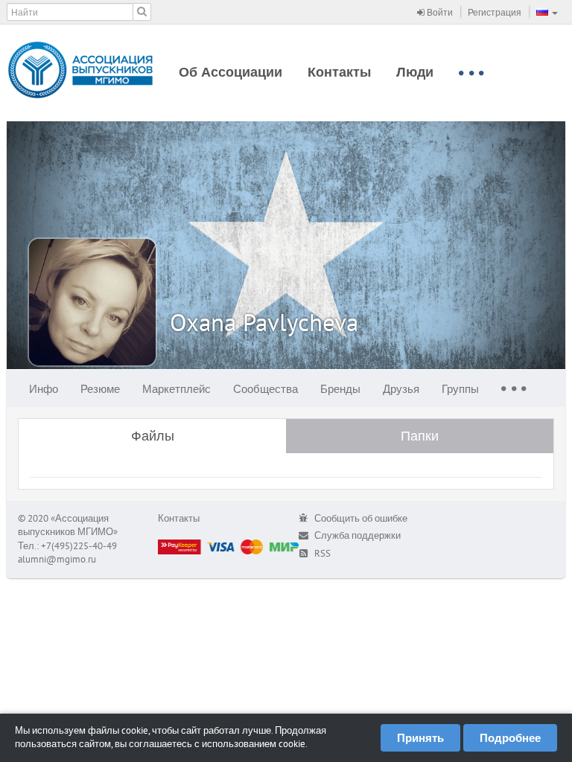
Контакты (339, 71)
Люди (414, 71)
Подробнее (510, 738)
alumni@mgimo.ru (57, 559)
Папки (420, 435)
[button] (547, 12)
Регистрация (494, 12)
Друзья (401, 389)
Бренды (340, 389)
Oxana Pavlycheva (264, 322)
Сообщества (265, 389)
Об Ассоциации (230, 71)
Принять (420, 738)
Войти (439, 12)
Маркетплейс (176, 389)
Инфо (43, 389)
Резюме (100, 389)
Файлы (152, 435)
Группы (460, 389)
